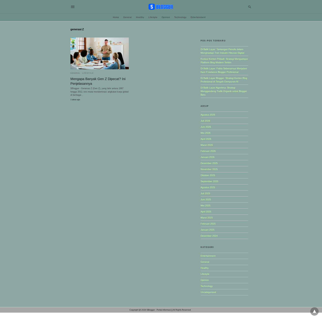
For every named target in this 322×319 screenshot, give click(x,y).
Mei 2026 (205, 133)
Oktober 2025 (208, 175)
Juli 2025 (205, 193)
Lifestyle (152, 17)
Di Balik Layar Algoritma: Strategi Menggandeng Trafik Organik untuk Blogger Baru (224, 91)
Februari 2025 (208, 223)
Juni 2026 (206, 126)
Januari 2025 (207, 229)
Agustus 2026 (208, 114)
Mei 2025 (205, 205)
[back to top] (314, 311)
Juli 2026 (205, 120)
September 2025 (209, 181)
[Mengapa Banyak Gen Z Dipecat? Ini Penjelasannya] (99, 53)
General (127, 17)
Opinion (166, 17)
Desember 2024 (209, 235)
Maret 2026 (207, 145)
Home (116, 17)
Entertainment (198, 17)
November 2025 (209, 169)
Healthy (140, 17)
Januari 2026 (207, 157)
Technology (180, 17)
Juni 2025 (206, 199)
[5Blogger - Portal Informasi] (161, 7)
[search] (250, 7)
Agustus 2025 (208, 187)
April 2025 (206, 211)
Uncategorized (208, 292)
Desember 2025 (209, 163)
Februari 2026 (208, 151)
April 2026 (206, 139)
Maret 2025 (207, 217)
